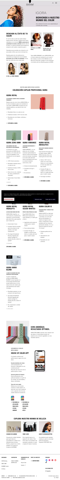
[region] (30, 197)
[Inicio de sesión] (53, 3)
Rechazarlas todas (38, 199)
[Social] (46, 460)
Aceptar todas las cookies (50, 199)
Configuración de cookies (8, 199)
